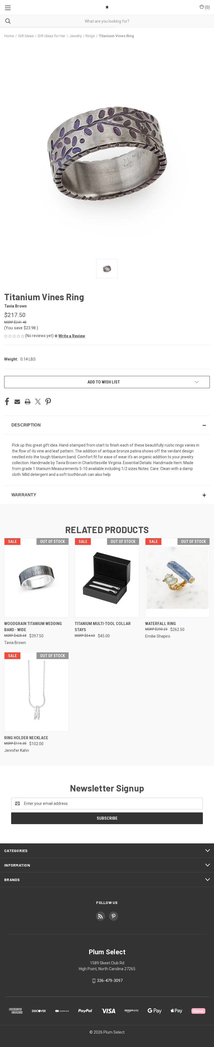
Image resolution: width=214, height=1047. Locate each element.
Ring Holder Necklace (26, 737)
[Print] (27, 402)
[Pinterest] (48, 402)
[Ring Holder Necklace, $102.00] (36, 692)
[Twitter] (38, 402)
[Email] (17, 402)
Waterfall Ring (160, 623)
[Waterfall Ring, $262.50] (177, 577)
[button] (69, 336)
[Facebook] (7, 402)
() (207, 7)
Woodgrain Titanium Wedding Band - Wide (33, 627)
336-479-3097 (110, 980)
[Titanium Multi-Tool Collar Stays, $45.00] (107, 577)
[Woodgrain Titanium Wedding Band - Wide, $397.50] (36, 577)
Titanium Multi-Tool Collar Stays (103, 627)
